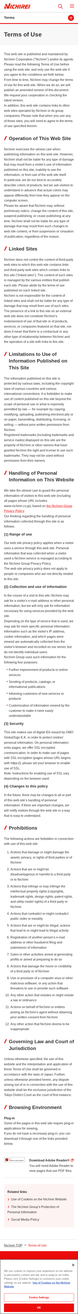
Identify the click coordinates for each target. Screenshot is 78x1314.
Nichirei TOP (13, 1245)
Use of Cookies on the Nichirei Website (39, 1199)
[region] (39, 1286)
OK (39, 1307)
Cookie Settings (39, 1297)
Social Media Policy (25, 1219)
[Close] (73, 1265)
